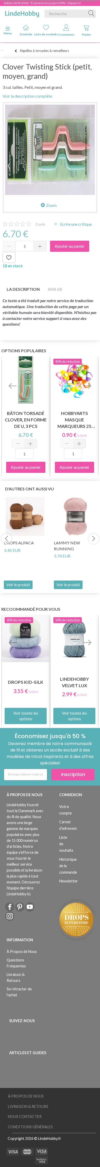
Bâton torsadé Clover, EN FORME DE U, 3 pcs (26, 420)
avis (40, 224)
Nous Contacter (25, 1116)
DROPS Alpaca (19, 542)
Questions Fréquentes (16, 963)
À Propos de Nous (22, 951)
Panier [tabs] (86, 34)
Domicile (26, 34)
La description (23, 289)
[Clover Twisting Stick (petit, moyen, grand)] (50, 150)
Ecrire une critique (75, 224)
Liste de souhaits (46, 34)
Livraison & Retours (16, 977)
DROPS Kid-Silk (25, 682)
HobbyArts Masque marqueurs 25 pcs (74, 420)
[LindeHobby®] (22, 12)
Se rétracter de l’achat (19, 992)
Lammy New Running (67, 545)
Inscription (73, 774)
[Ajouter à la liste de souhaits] (9, 257)
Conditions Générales (30, 1127)
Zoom (51, 205)
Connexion (66, 34)
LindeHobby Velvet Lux (74, 682)
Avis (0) (55, 289)
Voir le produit (18, 585)
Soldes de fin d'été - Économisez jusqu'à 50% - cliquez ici (42, 3)
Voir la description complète (27, 95)
